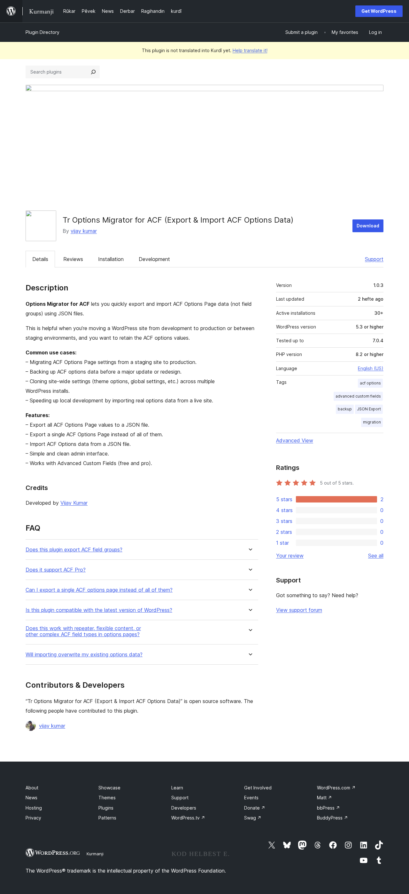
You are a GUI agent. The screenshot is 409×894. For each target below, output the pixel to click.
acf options (370, 383)
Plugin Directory (42, 32)
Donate (254, 808)
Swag (252, 817)
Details (40, 259)
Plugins (105, 808)
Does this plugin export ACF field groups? (74, 550)
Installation (111, 259)
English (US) (370, 368)
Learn (177, 787)
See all (375, 555)
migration (372, 422)
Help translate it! (250, 50)
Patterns (107, 817)
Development (154, 259)
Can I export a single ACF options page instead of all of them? (99, 590)
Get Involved (258, 787)
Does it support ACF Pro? (56, 570)
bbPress (328, 808)
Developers (183, 808)
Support (374, 259)
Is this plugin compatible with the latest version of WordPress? (99, 610)
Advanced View (294, 440)
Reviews (73, 259)
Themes (107, 797)
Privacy (33, 817)
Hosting (34, 808)
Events (251, 797)
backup (345, 409)
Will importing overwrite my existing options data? (84, 655)
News (31, 797)
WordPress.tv (188, 817)
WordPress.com (336, 787)
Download (368, 225)
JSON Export (369, 409)
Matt (324, 797)
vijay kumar (84, 231)
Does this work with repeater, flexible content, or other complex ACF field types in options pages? (83, 631)
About (32, 787)
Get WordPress (379, 11)
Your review (290, 555)
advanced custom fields (358, 396)
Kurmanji (95, 853)
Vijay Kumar (74, 503)
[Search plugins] (93, 72)
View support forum (299, 610)
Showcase (109, 787)
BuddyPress (332, 817)
